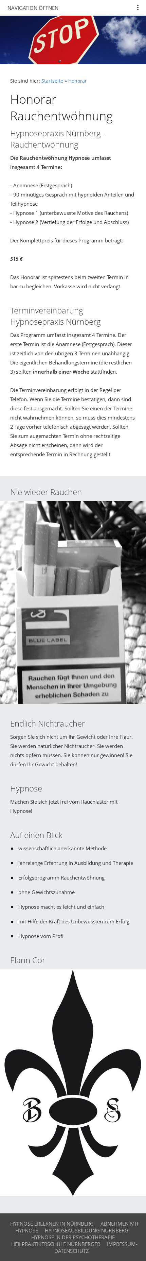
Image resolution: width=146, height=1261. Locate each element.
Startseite (52, 81)
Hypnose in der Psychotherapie (73, 1237)
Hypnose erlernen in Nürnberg (52, 1223)
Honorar (77, 81)
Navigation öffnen (32, 7)
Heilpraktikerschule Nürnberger (55, 1244)
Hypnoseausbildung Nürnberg (86, 1230)
